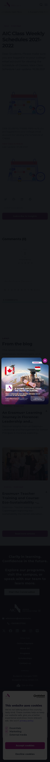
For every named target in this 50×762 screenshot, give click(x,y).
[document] (25, 381)
